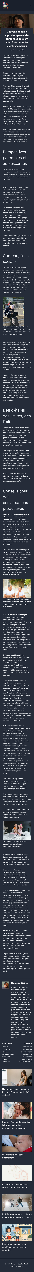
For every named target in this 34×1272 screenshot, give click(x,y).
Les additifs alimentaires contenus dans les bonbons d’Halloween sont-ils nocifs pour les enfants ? (25, 1053)
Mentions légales (17, 1266)
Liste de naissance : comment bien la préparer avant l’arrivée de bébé (16, 1092)
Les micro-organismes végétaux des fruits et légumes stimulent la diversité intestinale (8, 1053)
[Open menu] (30, 5)
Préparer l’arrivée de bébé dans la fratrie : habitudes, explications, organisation (17, 1125)
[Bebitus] (5, 6)
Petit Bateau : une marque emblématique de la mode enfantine (14, 1247)
